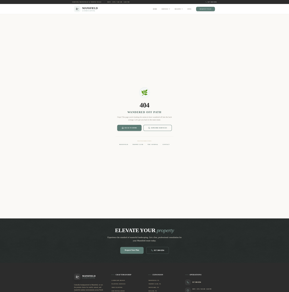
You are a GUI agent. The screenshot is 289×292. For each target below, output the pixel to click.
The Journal (153, 144)
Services (165, 9)
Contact (166, 144)
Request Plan (205, 9)
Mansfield (123, 144)
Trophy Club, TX (155, 284)
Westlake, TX (154, 287)
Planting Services (119, 284)
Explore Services (159, 128)
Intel (189, 9)
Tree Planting (117, 287)
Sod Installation (118, 291)
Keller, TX (153, 291)
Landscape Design (118, 280)
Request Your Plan (132, 250)
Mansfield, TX (154, 280)
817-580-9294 (212, 2)
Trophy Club (137, 144)
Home (155, 9)
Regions (178, 9)
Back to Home (131, 128)
